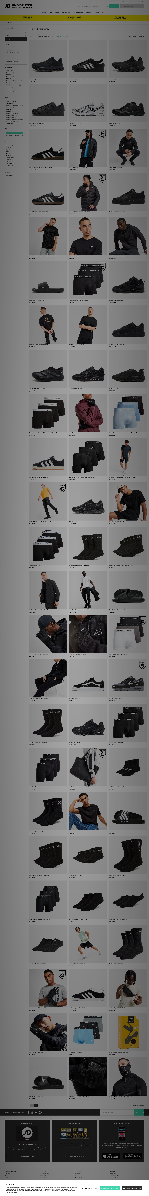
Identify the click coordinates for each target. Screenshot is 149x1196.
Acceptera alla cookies (109, 1188)
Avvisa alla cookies (89, 1188)
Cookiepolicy (13, 1192)
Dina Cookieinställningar (132, 1188)
